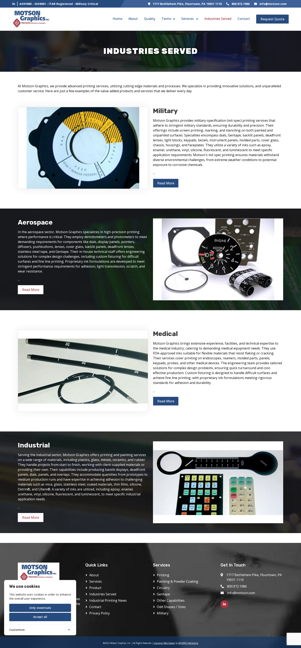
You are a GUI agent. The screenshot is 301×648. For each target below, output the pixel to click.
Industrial (34, 445)
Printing (163, 575)
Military (165, 111)
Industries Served (217, 18)
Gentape (163, 594)
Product (95, 588)
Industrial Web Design (164, 643)
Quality (149, 18)
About (133, 18)
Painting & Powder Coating (177, 581)
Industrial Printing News (108, 600)
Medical (165, 334)
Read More (165, 183)
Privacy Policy (99, 613)
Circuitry (163, 588)
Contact (244, 18)
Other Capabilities (170, 600)
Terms (166, 18)
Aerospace (35, 222)
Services (95, 581)
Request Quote (272, 19)
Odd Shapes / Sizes (171, 607)
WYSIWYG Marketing (188, 643)
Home (117, 18)
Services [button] (188, 18)
